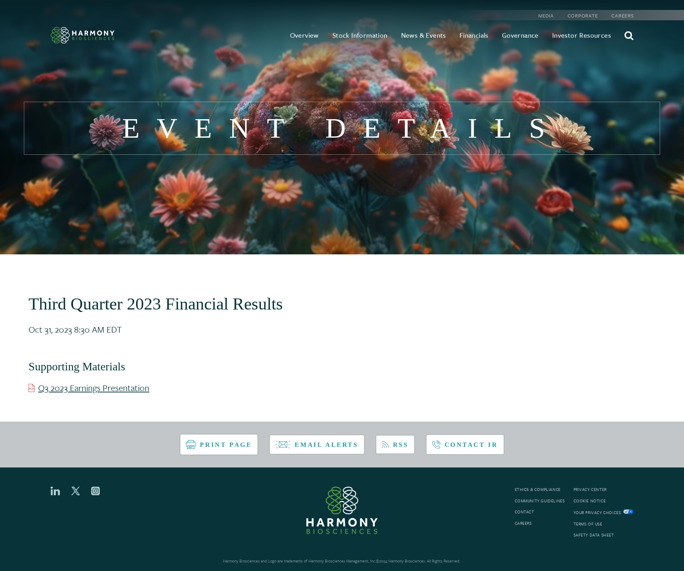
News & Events (423, 35)
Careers (622, 15)
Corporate (583, 15)
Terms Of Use (588, 524)
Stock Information (360, 35)
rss (401, 444)
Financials (474, 35)
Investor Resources (581, 35)
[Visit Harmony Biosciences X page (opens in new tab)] (75, 491)
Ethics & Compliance (538, 489)
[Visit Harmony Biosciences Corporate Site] (83, 35)
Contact (524, 512)
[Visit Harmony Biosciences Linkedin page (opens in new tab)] (55, 491)
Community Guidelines (540, 501)
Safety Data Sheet (594, 535)
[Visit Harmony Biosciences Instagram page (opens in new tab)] (95, 491)
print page (226, 444)
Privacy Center (590, 489)
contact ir (471, 444)
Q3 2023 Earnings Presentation (93, 387)
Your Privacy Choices (597, 512)
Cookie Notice (590, 501)
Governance (520, 35)
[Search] (629, 35)
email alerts (326, 444)
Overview (304, 35)
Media (546, 15)
